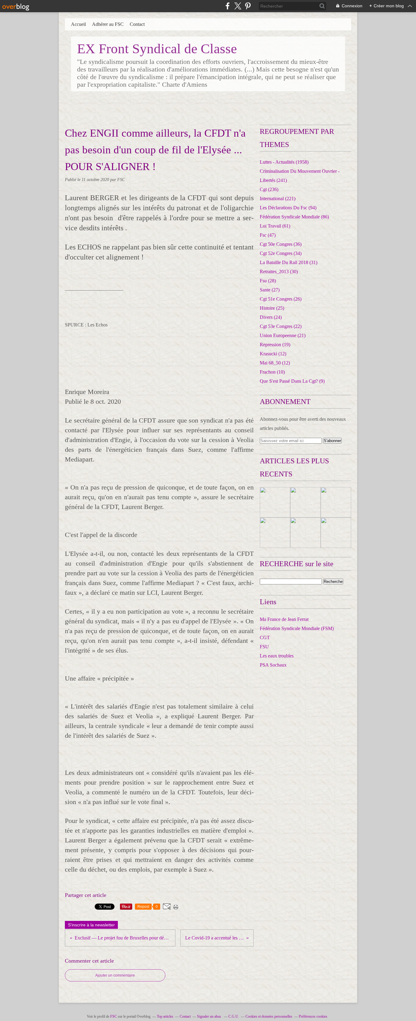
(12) (273, 353)
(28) (268, 280)
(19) (275, 344)
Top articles (165, 1016)
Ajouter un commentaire (115, 975)
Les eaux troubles (277, 655)
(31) (288, 262)
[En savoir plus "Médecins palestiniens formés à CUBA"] (336, 502)
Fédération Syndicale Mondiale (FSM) (297, 628)
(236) (269, 189)
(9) (292, 381)
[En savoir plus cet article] (275, 502)
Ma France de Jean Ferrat (284, 619)
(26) (280, 298)
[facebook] (227, 5)
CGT (265, 637)
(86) (294, 216)
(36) (280, 244)
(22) (280, 326)
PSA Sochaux (273, 664)
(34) (280, 253)
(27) (270, 289)
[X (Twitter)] (237, 5)
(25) (272, 308)
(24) (271, 317)
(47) (268, 235)
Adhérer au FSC (108, 24)
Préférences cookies (313, 1016)
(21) (282, 335)
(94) (288, 207)
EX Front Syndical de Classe (157, 48)
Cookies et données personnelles (268, 1016)
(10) (272, 372)
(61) (275, 225)
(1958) (284, 162)
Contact (137, 24)
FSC (113, 1016)
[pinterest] (248, 5)
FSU (264, 646)
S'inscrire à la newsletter (91, 924)
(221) (277, 198)
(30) (279, 271)
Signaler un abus (209, 1016)
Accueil (78, 24)
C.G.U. (233, 1016)
